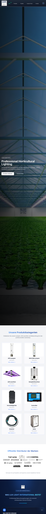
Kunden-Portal (29, 3)
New (9, 3)
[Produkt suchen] (43, 3)
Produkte (15, 3)
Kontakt (37, 3)
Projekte (22, 3)
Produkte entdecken (7, 173)
